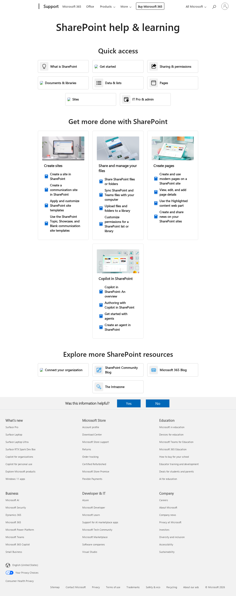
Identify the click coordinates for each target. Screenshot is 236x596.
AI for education (168, 479)
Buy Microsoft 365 (150, 6)
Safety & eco (153, 587)
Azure (85, 500)
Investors (164, 529)
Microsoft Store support (95, 442)
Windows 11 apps (15, 479)
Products (106, 6)
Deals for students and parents (176, 471)
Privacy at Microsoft (170, 522)
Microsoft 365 (71, 6)
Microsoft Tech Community (97, 529)
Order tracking (90, 456)
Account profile (90, 427)
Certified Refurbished (94, 464)
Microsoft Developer (93, 507)
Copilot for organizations (19, 456)
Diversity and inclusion (172, 537)
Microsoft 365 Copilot (18, 544)
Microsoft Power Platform (20, 529)
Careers (163, 500)
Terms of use (113, 587)
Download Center (92, 434)
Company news (167, 515)
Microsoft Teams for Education (176, 442)
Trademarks (133, 587)
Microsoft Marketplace (95, 537)
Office (90, 6)
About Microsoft (168, 507)
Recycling (171, 587)
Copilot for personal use (19, 464)
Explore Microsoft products (20, 471)
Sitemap (54, 587)
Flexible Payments (92, 479)
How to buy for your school (174, 456)
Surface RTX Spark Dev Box (20, 449)
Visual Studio (89, 552)
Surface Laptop (14, 434)
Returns (86, 449)
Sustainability (166, 552)
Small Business (14, 552)
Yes (129, 403)
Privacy (96, 587)
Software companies (93, 544)
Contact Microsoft (76, 587)
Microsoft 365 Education (172, 449)
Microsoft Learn (91, 515)
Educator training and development (179, 464)
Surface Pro (12, 427)
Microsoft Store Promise (95, 471)
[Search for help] (214, 6)
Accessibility (166, 544)
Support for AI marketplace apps (100, 522)
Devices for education (171, 434)
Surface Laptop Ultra (17, 442)
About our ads (191, 587)
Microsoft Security (16, 507)
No (157, 403)
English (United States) (25, 565)
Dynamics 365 (13, 515)
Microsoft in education (171, 427)
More (124, 6)
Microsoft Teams (15, 537)
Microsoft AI (12, 500)
